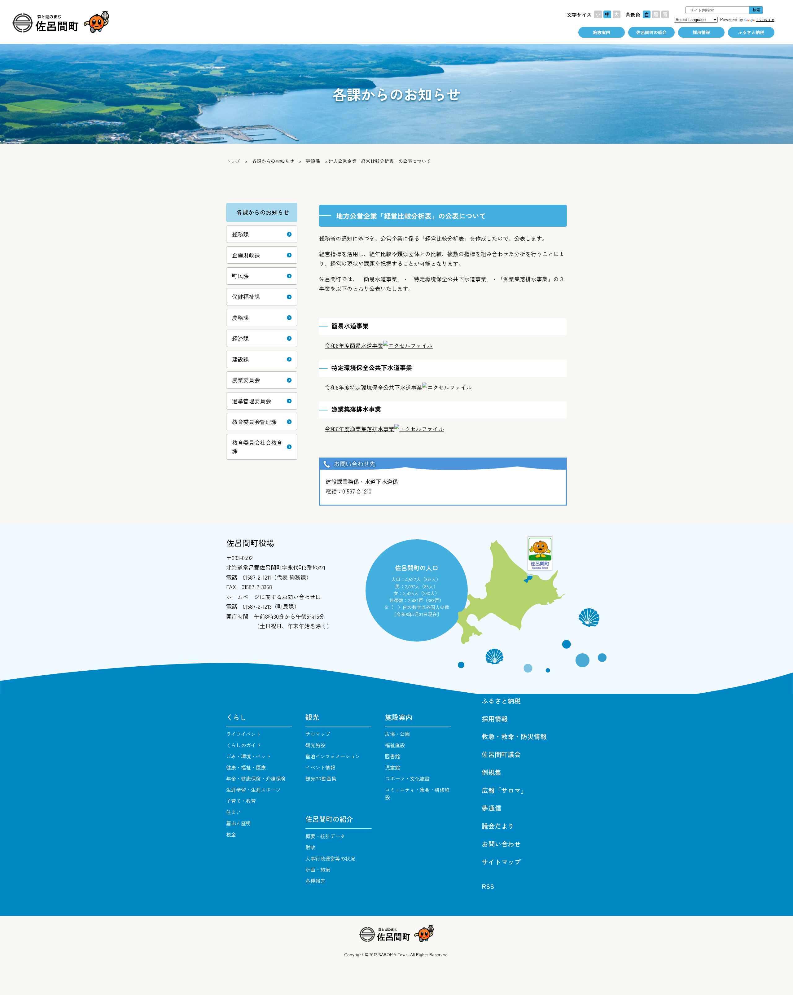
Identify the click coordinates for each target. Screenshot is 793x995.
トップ (233, 161)
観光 (312, 717)
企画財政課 (246, 255)
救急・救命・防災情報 (514, 736)
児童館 (392, 767)
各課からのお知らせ (273, 161)
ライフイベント (243, 734)
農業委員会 (246, 380)
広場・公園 (397, 734)
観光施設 (315, 745)
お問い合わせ (501, 843)
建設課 (240, 359)
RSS (488, 886)
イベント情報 (320, 767)
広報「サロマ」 (504, 790)
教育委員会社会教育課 (257, 446)
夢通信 (491, 808)
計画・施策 (317, 869)
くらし (236, 717)
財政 (310, 847)
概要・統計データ (325, 836)
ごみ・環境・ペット (248, 756)
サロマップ (317, 734)
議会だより (498, 826)
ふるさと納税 (751, 32)
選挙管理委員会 (251, 401)
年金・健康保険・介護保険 (256, 778)
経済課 (240, 338)
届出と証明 (238, 823)
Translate (765, 19)
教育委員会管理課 (254, 422)
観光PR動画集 (320, 778)
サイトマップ (501, 861)
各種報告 (315, 880)
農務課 (240, 317)
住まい (233, 812)
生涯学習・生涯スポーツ (253, 789)
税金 (231, 834)
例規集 (491, 772)
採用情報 (701, 32)
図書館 (392, 756)
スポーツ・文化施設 (407, 778)
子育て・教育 (241, 800)
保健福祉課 (246, 296)
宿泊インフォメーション (332, 756)
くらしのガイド (243, 745)
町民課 (240, 276)
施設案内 (601, 32)
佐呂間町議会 (501, 754)
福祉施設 (395, 745)
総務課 (240, 234)
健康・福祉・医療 (246, 767)
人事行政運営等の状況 (330, 858)
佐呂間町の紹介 (651, 32)
